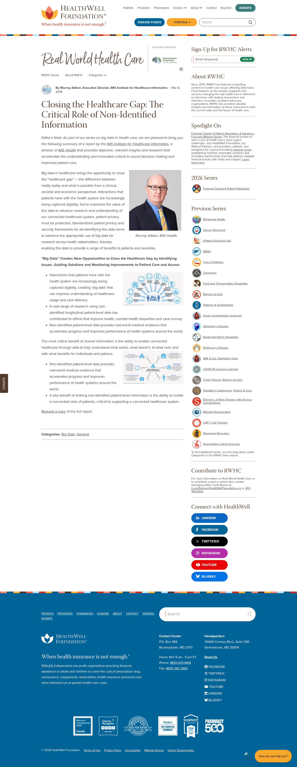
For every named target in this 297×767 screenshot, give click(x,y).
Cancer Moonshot (214, 230)
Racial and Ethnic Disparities (220, 337)
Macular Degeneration (217, 412)
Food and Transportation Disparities (225, 283)
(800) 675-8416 (180, 663)
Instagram (211, 553)
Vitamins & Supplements (218, 305)
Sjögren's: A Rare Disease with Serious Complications (227, 401)
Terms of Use (92, 750)
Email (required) (207, 59)
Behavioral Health (214, 219)
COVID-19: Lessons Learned (220, 369)
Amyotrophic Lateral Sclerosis (221, 444)
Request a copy (53, 411)
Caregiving (209, 273)
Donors (178, 8)
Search (250, 614)
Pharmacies (161, 8)
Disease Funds (149, 22)
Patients (128, 8)
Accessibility (132, 750)
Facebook (210, 530)
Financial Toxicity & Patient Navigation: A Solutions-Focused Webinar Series (222, 135)
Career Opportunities (181, 750)
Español (226, 8)
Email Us (210, 657)
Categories (96, 75)
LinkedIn (209, 518)
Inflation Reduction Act (217, 240)
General (83, 434)
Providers (143, 8)
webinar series (242, 149)
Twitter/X (210, 541)
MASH (207, 251)
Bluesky (209, 577)
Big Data (68, 434)
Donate (245, 8)
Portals (180, 22)
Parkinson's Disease (215, 347)
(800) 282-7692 (177, 668)
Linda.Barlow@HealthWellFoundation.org (216, 488)
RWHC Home (50, 75)
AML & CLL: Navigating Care (220, 358)
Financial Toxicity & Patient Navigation (226, 188)
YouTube (209, 565)
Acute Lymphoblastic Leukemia (222, 315)
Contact (211, 8)
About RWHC (74, 75)
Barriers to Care (213, 294)
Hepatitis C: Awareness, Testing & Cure (227, 390)
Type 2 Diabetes (213, 262)
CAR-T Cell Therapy (215, 422)
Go (250, 22)
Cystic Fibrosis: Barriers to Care (222, 380)
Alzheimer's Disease (216, 326)
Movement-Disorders (216, 433)
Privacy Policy (112, 750)
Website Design (154, 750)
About (195, 8)
